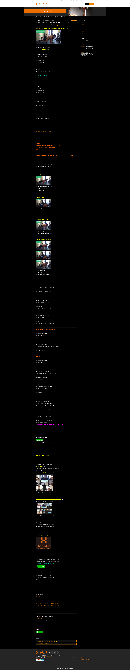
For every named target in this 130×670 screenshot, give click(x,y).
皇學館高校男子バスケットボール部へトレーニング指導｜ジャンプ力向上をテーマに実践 (87, 43)
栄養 (82, 33)
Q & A (82, 26)
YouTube (41, 627)
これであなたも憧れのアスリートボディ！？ (43, 129)
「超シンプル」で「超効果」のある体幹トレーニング (44, 596)
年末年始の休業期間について (42, 643)
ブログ (45, 638)
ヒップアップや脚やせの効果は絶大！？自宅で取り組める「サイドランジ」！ (48, 605)
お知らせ (83, 24)
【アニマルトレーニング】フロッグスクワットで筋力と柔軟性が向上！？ (48, 603)
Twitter (37, 627)
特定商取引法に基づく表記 (85, 659)
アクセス (83, 34)
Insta (39, 627)
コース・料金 (75, 655)
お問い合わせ (83, 655)
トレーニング (74, 20)
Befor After (83, 22)
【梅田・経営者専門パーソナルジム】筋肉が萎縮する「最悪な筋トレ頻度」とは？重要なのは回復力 (87, 54)
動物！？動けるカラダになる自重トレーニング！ (44, 131)
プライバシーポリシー (84, 657)
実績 (74, 657)
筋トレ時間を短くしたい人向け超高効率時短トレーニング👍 (47, 641)
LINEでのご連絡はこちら (47, 656)
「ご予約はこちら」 (40, 618)
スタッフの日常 (84, 29)
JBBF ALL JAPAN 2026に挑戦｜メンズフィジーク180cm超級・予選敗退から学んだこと (87, 48)
